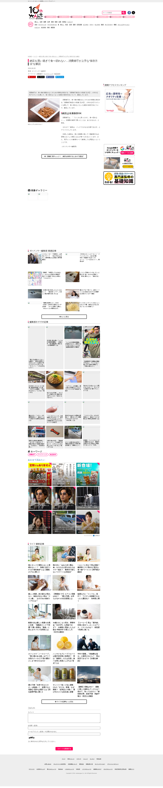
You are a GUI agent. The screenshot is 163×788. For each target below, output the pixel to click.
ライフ (64, 17)
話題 (60, 22)
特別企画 (129, 17)
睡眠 (115, 24)
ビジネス (85, 24)
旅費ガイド (131, 769)
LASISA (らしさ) (41, 769)
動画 (56, 22)
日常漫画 (79, 24)
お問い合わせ (47, 764)
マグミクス (31, 769)
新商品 (64, 22)
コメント (31, 712)
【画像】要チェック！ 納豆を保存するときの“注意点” (65, 156)
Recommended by (88, 535)
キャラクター (109, 24)
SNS (36, 24)
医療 (74, 24)
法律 (41, 22)
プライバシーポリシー (113, 764)
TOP (51, 17)
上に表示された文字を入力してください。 (42, 741)
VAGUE (78, 769)
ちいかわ (97, 24)
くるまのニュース (69, 769)
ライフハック (42, 24)
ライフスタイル (52, 24)
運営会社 (81, 764)
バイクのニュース (86, 769)
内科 (48, 27)
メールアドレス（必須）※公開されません (42, 731)
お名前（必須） (33, 725)
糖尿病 (53, 27)
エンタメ (116, 17)
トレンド (103, 17)
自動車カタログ (97, 769)
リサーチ (90, 17)
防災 (66, 24)
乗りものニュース (51, 769)
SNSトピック (77, 17)
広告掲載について (72, 764)
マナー (91, 24)
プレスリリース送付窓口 (59, 764)
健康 (44, 22)
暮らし (37, 22)
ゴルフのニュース (108, 769)
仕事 (48, 22)
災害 (70, 24)
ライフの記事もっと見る (64, 701)
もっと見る (65, 316)
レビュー (70, 22)
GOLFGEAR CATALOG (120, 769)
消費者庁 (40, 74)
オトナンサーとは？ (100, 764)
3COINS (43, 27)
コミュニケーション (124, 24)
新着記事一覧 (89, 764)
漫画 (52, 22)
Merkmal (60, 769)
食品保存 (57, 74)
